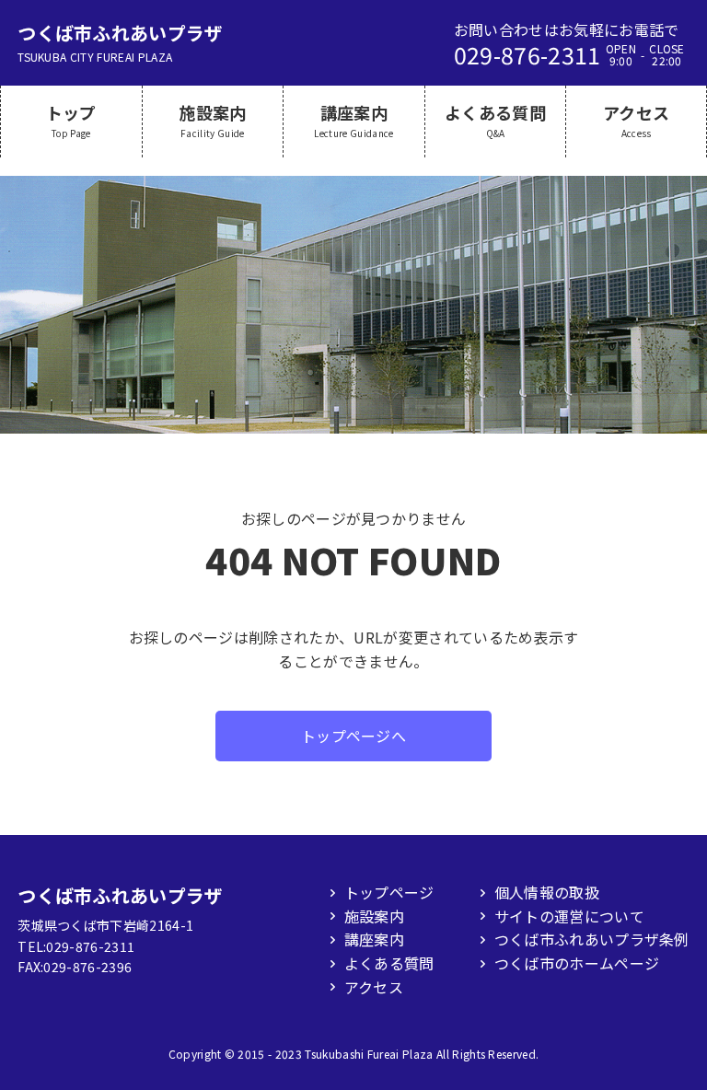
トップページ (389, 892)
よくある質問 (389, 963)
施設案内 (374, 916)
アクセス (373, 987)
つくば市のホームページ (577, 963)
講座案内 (374, 939)
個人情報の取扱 (546, 892)
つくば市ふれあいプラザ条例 (592, 939)
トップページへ (353, 736)
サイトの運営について (569, 916)
